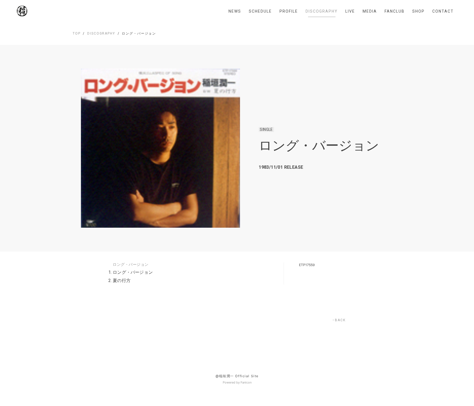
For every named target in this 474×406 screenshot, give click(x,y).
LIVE (350, 11)
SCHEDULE (260, 11)
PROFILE (289, 11)
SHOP (418, 11)
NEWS (234, 11)
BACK (340, 320)
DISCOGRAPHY (322, 11)
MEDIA (370, 11)
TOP (77, 33)
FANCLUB (395, 11)
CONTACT (443, 11)
